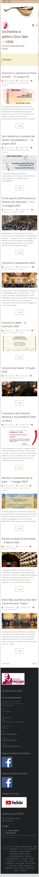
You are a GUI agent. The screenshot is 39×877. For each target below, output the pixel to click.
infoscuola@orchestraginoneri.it (11, 746)
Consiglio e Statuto (24, 851)
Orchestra (20, 83)
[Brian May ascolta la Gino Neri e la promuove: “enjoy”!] (19, 614)
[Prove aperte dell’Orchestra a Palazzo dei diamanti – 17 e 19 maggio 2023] (19, 216)
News (15, 83)
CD (16, 861)
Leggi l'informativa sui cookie (10, 818)
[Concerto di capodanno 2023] (19, 274)
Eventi (10, 83)
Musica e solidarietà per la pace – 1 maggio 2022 (17, 479)
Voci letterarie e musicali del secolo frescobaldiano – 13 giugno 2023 (18, 140)
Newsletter (23, 870)
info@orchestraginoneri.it (9, 740)
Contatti (16, 870)
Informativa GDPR (7, 821)
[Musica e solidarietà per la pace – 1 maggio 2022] (19, 495)
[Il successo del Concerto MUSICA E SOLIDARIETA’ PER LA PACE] (19, 431)
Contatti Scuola (30, 868)
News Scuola (9, 868)
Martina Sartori (9, 81)
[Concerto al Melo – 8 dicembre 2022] (19, 337)
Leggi (19, 126)
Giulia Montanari (9, 607)
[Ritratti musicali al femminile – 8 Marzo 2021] (19, 553)
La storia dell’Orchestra (13, 858)
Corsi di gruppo (30, 863)
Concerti (4, 83)
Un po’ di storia (11, 865)
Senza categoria (22, 427)
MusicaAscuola (28, 865)
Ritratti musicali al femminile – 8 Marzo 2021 (19, 540)
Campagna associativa (17, 854)
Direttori (25, 861)
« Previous (6, 664)
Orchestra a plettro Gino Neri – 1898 (15, 36)
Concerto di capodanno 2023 (18, 262)
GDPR (28, 854)
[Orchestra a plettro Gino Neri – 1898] (5, 23)
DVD (20, 861)
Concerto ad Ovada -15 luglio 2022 (18, 370)
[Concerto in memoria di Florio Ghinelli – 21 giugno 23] (19, 90)
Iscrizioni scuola (10, 863)
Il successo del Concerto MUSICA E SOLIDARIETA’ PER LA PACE (19, 417)
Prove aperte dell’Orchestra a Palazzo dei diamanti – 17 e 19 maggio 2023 (19, 202)
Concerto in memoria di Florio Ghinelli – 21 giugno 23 (19, 75)
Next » (34, 664)
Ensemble (11, 150)
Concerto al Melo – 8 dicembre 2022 (14, 324)
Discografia (10, 861)
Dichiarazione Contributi (16, 856)
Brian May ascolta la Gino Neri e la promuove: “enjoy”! (19, 601)
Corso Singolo (20, 863)
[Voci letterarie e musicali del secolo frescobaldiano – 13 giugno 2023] (19, 157)
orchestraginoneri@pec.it (9, 734)
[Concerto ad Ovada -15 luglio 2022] (19, 382)
